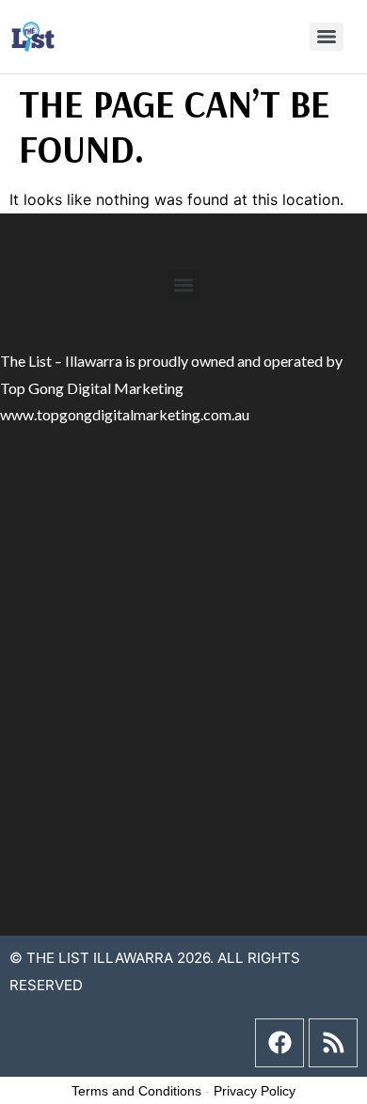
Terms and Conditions (136, 1090)
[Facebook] (279, 1042)
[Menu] (326, 37)
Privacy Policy (254, 1090)
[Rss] (333, 1042)
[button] (183, 285)
